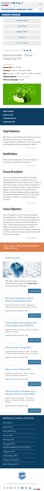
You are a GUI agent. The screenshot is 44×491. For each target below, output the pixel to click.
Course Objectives (9, 122)
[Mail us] (30, 51)
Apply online (9, 311)
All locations (7, 422)
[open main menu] (40, 4)
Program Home (22, 20)
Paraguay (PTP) (9, 443)
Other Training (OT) (10, 464)
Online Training (23, 76)
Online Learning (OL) (11, 459)
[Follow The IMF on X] (2, 3)
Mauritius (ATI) (8, 439)
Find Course (22, 26)
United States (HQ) (10, 455)
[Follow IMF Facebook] (4, 3)
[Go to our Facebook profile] (27, 51)
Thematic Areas (22, 32)
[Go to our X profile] (24, 51)
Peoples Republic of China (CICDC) (16, 447)
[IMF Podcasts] (26, 488)
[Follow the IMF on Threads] (11, 3)
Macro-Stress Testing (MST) (18, 348)
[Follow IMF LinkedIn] (6, 3)
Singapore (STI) (9, 451)
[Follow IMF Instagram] (9, 3)
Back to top (31, 148)
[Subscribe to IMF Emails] (19, 3)
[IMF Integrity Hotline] (21, 3)
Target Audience (8, 111)
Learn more (34, 290)
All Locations (22, 43)
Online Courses (12, 258)
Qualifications (8, 115)
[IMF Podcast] (16, 3)
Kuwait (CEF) (8, 435)
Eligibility (22, 37)
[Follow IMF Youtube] (14, 3)
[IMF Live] (36, 488)
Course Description (9, 118)
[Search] (40, 9)
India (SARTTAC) (9, 431)
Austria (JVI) (7, 427)
